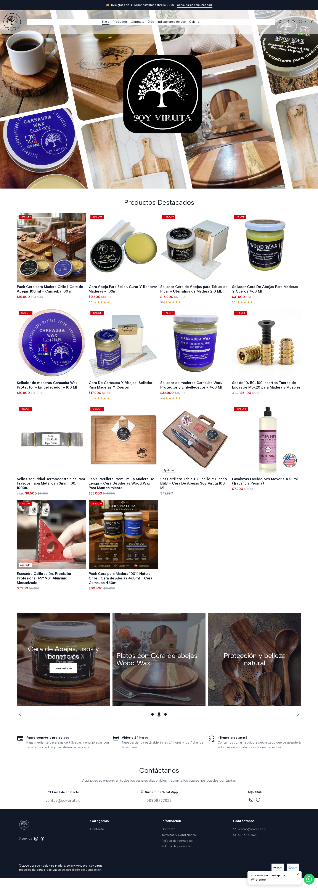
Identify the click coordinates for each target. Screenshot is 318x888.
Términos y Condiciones (179, 835)
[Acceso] (302, 22)
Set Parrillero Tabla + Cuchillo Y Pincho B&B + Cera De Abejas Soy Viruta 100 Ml (193, 483)
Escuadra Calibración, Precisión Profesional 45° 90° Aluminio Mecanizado (44, 578)
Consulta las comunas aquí (194, 5)
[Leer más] (63, 659)
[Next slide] (297, 714)
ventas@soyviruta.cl (63, 800)
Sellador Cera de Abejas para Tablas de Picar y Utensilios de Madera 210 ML (194, 289)
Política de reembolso (177, 841)
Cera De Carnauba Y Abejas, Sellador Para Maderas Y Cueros (121, 385)
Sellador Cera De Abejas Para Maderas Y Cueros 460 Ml (265, 289)
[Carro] (312, 22)
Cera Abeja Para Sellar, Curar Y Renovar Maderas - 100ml (123, 289)
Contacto (97, 829)
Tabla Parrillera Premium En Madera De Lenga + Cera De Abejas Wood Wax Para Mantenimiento (121, 483)
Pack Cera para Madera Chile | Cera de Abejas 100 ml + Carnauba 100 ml (50, 289)
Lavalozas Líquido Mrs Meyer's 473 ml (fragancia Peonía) (265, 481)
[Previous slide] (21, 714)
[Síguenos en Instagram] (287, 22)
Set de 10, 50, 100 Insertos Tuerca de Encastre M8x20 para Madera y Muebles (266, 385)
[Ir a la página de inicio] (12, 21)
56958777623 (159, 800)
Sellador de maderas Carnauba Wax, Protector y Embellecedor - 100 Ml (48, 385)
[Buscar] (280, 22)
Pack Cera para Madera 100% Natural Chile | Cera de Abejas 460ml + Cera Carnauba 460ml (120, 578)
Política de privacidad (177, 846)
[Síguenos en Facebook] (293, 22)
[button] (152, 714)
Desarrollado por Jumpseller (81, 870)
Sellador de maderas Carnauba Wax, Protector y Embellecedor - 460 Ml (191, 385)
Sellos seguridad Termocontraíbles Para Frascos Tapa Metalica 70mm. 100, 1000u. (51, 483)
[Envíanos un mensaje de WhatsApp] (309, 879)
